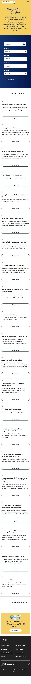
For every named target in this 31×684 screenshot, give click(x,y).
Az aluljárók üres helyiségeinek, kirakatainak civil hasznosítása (12, 506)
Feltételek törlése (10, 80)
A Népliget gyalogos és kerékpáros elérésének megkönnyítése (12, 455)
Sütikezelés (4, 649)
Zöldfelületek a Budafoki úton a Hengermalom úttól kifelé (12, 430)
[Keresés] (24, 44)
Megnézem (15, 118)
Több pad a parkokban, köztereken (13, 151)
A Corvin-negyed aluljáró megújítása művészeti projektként (13, 532)
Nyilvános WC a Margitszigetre (11, 409)
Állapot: (6, 70)
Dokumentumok (19, 653)
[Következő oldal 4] (29, 93)
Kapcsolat (3, 657)
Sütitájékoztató (19, 649)
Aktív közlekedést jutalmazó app (12, 360)
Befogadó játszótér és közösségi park (14, 104)
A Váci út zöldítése (7, 580)
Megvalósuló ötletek (20, 645)
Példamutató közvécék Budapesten (13, 266)
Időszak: (6, 48)
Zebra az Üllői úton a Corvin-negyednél (14, 242)
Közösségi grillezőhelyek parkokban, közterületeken (13, 385)
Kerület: (6, 63)
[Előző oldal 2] (26, 93)
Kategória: (7, 55)
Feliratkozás (14, 630)
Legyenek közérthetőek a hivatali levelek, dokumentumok (15, 290)
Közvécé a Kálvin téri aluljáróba (12, 175)
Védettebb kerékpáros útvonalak (12, 219)
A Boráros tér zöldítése (9, 315)
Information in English (20, 657)
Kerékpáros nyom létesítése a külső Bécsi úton (15, 196)
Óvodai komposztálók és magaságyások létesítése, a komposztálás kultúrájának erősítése (14, 480)
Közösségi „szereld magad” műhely (13, 556)
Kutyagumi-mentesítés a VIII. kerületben (15, 337)
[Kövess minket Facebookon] (9, 664)
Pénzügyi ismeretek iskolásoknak (12, 128)
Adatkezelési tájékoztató (7, 653)
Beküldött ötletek (5, 645)
